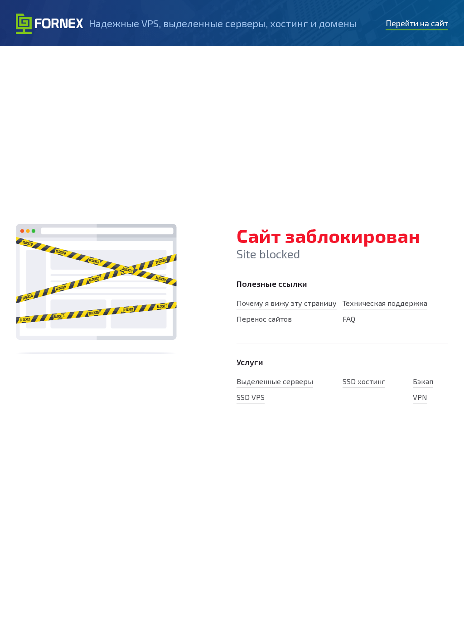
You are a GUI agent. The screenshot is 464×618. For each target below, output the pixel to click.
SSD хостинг (364, 381)
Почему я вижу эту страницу (287, 303)
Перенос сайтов (264, 318)
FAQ (349, 318)
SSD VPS (251, 397)
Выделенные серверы (275, 381)
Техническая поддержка (385, 303)
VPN (420, 397)
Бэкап (423, 381)
